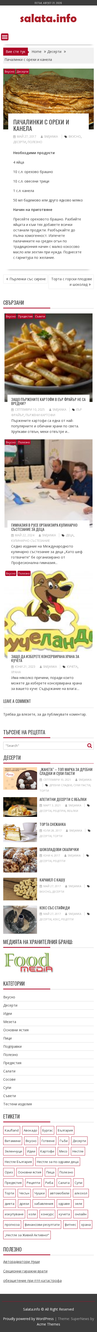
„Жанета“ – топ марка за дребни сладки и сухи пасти (66, 771)
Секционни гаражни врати (25, 1271)
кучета (72, 667)
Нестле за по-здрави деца (58, 1161)
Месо (63, 1151)
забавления (43, 1203)
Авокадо (30, 1130)
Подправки (12, 1046)
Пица (50, 1172)
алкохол (80, 1193)
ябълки (72, 811)
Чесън (24, 1193)
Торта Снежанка (53, 824)
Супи (7, 1087)
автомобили (59, 1193)
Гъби (64, 1141)
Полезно (35, 142)
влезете (28, 714)
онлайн (81, 1214)
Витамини (13, 1141)
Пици (7, 1038)
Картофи (47, 1151)
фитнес (70, 1224)
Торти (44, 790)
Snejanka (51, 136)
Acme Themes (48, 1324)
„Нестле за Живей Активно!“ (27, 1235)
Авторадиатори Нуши (21, 1261)
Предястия (25, 316)
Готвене (48, 1141)
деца (70, 535)
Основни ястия (16, 1030)
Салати (9, 1071)
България (65, 1130)
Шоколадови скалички (59, 849)
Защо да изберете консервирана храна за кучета (45, 658)
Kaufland (12, 1130)
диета (9, 1203)
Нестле (78, 1151)
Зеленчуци (13, 1151)
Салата (64, 1182)
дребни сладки (60, 785)
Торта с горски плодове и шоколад (71, 282)
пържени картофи (40, 415)
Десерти (22, 71)
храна (16, 672)
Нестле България (18, 1161)
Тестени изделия (17, 1104)
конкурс (47, 1214)
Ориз (9, 1172)
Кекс (56, 919)
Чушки (39, 1193)
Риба (49, 1182)
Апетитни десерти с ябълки (63, 799)
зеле (78, 1203)
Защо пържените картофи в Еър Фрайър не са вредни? (48, 401)
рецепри (59, 811)
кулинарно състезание (30, 541)
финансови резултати (42, 1224)
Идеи (7, 1013)
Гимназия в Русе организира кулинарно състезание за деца (44, 527)
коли (32, 1214)
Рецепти (59, 861)
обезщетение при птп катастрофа (32, 1280)
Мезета (9, 1021)
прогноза (12, 1224)
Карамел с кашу (52, 879)
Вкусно (9, 71)
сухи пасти (81, 785)
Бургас (47, 1130)
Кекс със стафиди (55, 907)
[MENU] (4, 36)
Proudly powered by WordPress (28, 1318)
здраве (64, 1203)
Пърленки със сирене (27, 279)
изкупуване (14, 1214)
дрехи (24, 1203)
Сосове (9, 1079)
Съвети (40, 316)
